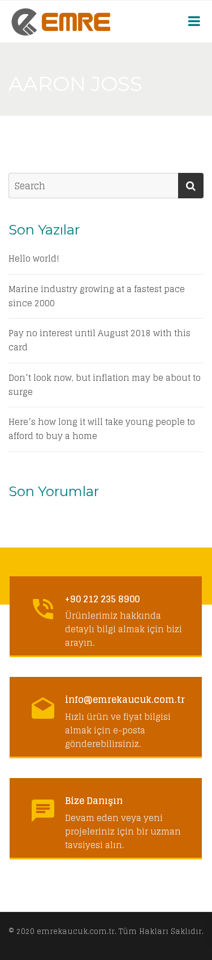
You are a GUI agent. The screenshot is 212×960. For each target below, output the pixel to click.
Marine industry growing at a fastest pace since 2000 (96, 297)
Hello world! (33, 259)
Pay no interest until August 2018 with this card (99, 341)
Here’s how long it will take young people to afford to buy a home (101, 429)
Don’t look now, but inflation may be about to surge (104, 385)
